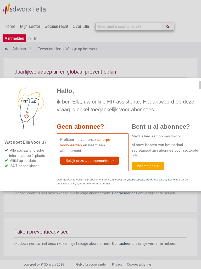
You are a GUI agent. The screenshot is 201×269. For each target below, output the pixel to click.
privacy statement (169, 179)
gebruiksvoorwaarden (140, 179)
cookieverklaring (66, 183)
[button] (89, 161)
